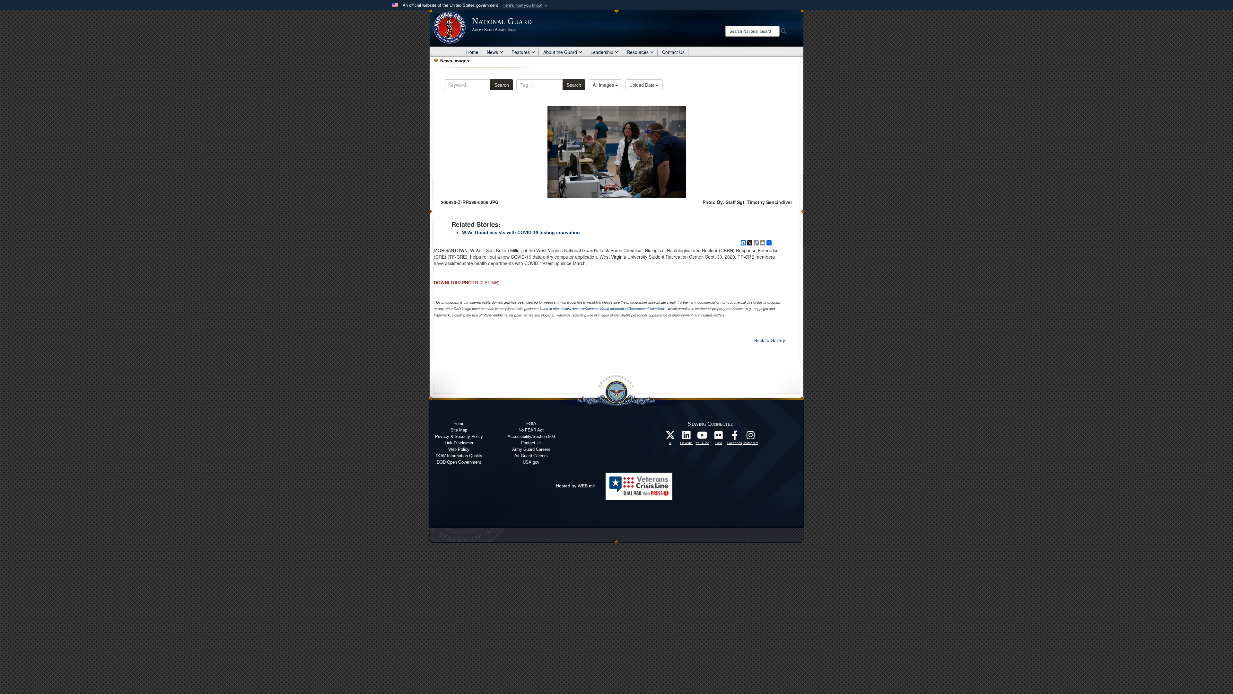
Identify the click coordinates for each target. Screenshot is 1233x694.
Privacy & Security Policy (459, 436)
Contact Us (673, 52)
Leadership (601, 52)
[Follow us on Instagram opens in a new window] (751, 437)
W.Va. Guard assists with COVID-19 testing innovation (521, 232)
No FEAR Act (531, 430)
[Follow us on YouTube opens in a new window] (703, 437)
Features (521, 52)
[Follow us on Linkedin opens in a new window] (686, 437)
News (492, 52)
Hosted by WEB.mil (575, 485)
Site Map (458, 430)
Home (472, 52)
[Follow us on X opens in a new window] (670, 437)
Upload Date (642, 85)
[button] (526, 5)
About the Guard (560, 52)
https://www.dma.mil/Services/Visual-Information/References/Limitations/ (609, 308)
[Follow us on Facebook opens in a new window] (735, 437)
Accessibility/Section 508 (531, 436)
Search (501, 85)
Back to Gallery (769, 340)
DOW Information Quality (459, 455)
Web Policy (458, 449)
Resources (638, 52)
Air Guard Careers (531, 455)
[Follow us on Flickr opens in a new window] (719, 437)
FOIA (531, 423)
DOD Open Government (459, 462)
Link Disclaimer (459, 442)
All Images (604, 85)
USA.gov (531, 462)
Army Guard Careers (531, 449)
